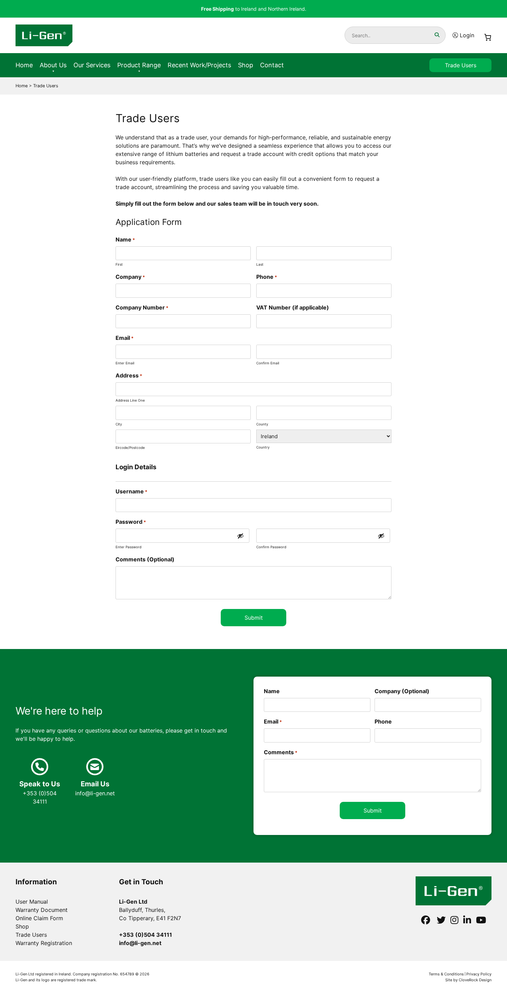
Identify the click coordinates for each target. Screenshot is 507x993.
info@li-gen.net (95, 788)
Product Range (139, 65)
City (119, 424)
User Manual (32, 901)
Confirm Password (271, 547)
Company (130, 276)
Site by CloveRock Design (468, 979)
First (119, 264)
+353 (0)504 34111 (39, 792)
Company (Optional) (402, 691)
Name (272, 691)
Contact (272, 65)
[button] (437, 35)
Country (263, 447)
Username (131, 491)
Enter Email (125, 363)
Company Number (142, 307)
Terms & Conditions (446, 974)
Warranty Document (42, 909)
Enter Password (128, 547)
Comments (280, 752)
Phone (266, 276)
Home (24, 65)
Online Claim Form (39, 918)
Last (260, 264)
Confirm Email (267, 363)
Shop (245, 65)
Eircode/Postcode (130, 447)
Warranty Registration (44, 943)
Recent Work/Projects (199, 65)
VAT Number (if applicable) (292, 307)
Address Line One (130, 400)
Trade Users (460, 65)
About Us (53, 65)
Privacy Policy (478, 974)
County (262, 424)
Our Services (91, 65)
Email (273, 721)
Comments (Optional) (145, 559)
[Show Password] (240, 536)
